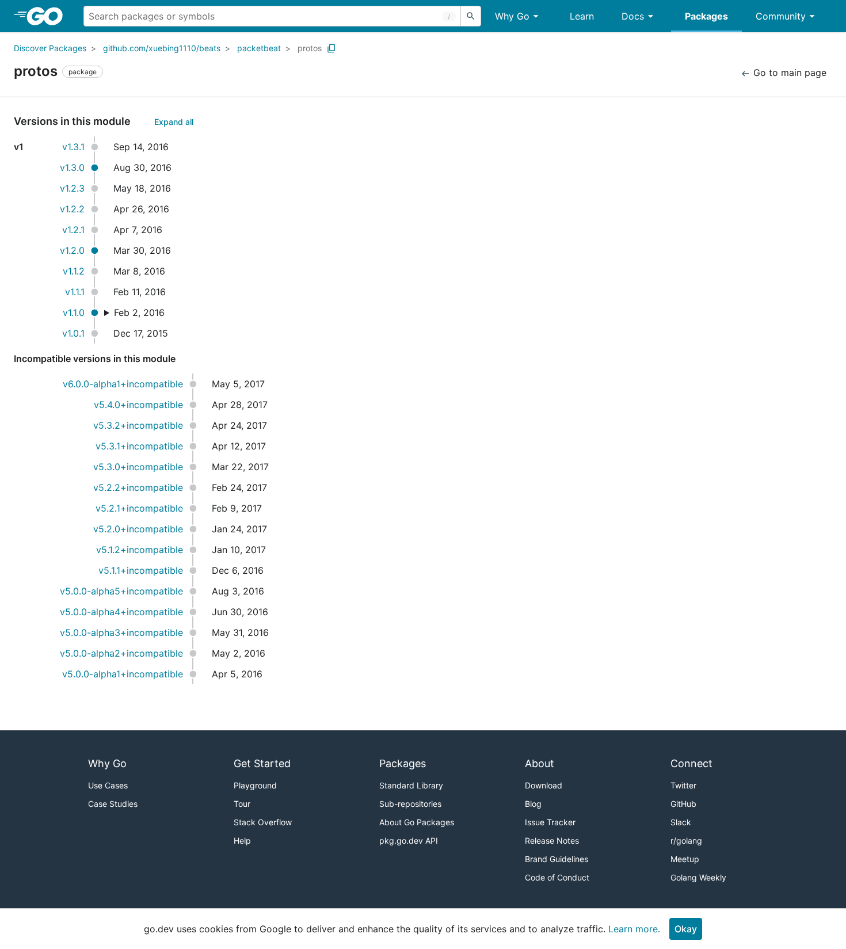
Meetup (684, 859)
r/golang (686, 840)
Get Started (262, 763)
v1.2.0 (72, 250)
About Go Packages (416, 822)
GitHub (683, 804)
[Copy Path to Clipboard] (331, 48)
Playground (255, 785)
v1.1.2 (74, 271)
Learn (582, 16)
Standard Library (411, 785)
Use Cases (108, 785)
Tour (242, 804)
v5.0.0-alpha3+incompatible (121, 632)
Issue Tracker (550, 822)
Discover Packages (50, 48)
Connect (691, 763)
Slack (680, 822)
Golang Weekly (698, 877)
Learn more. (634, 929)
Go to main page (788, 72)
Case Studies (113, 804)
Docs (633, 16)
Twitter (683, 785)
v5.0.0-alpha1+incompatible (122, 674)
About (539, 763)
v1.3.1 (73, 147)
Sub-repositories (410, 804)
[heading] (48, 16)
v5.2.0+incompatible (138, 529)
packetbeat (259, 48)
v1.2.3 (72, 188)
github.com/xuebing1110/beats (161, 48)
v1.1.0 (74, 312)
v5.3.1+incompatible (139, 446)
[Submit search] (470, 16)
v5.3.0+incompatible (138, 466)
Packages (706, 16)
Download (543, 785)
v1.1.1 (75, 292)
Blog (533, 804)
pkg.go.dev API (408, 840)
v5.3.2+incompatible (138, 425)
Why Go (512, 16)
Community (781, 16)
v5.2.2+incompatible (138, 487)
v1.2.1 (73, 229)
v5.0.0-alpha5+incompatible (121, 591)
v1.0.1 (73, 333)
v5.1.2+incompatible (139, 549)
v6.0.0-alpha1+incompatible (123, 384)
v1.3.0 (72, 167)
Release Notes (552, 840)
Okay (685, 929)
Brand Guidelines (556, 859)
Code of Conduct (557, 877)
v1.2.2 (72, 209)
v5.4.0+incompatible (138, 404)
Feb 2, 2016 (139, 312)
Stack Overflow (263, 822)
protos (310, 48)
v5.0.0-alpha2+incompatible (121, 653)
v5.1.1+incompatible (140, 570)
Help (242, 840)
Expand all (173, 122)
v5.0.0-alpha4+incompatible (121, 612)
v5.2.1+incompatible (139, 508)
